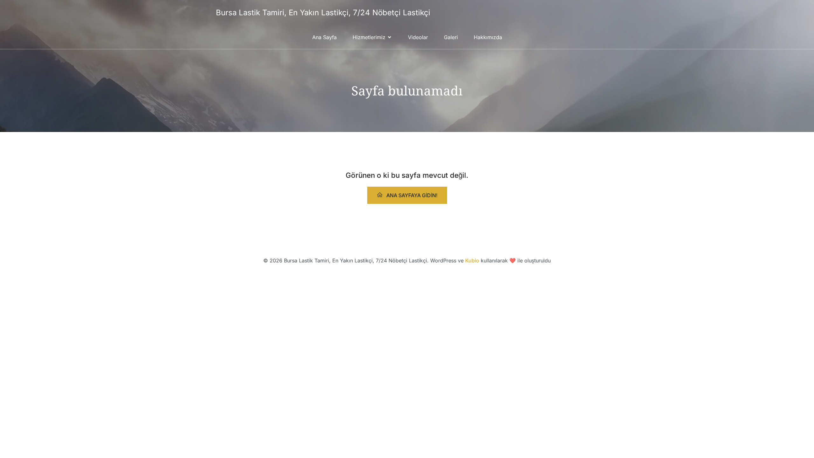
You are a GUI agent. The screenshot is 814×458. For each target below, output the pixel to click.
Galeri (451, 37)
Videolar (418, 37)
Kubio (472, 260)
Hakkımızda (488, 37)
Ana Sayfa (324, 37)
